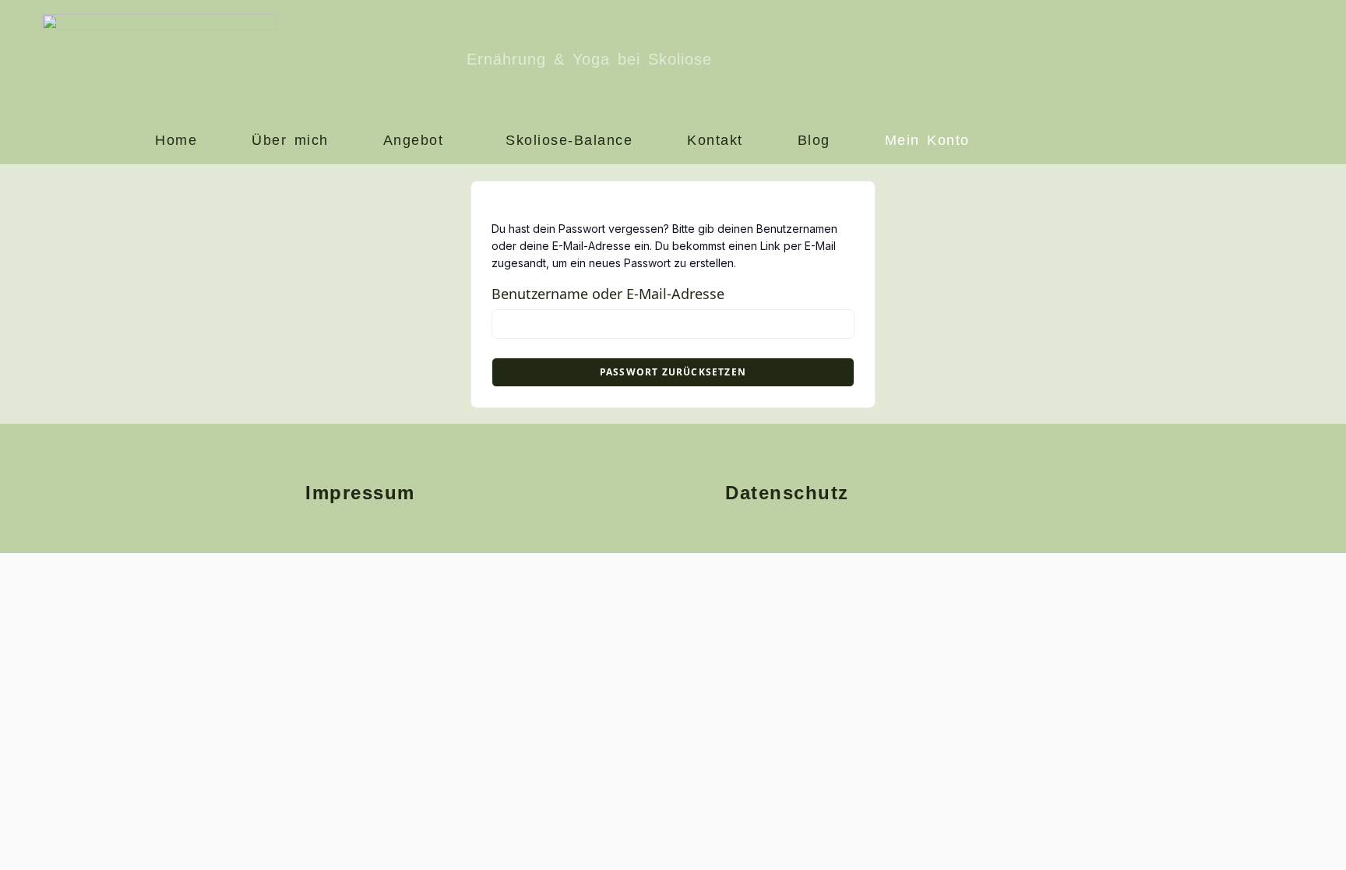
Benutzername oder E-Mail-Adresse (608, 293)
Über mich (290, 140)
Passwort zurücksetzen (673, 372)
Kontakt (715, 140)
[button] (417, 140)
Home (176, 140)
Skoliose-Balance (569, 140)
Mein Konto (927, 140)
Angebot (413, 140)
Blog (814, 140)
